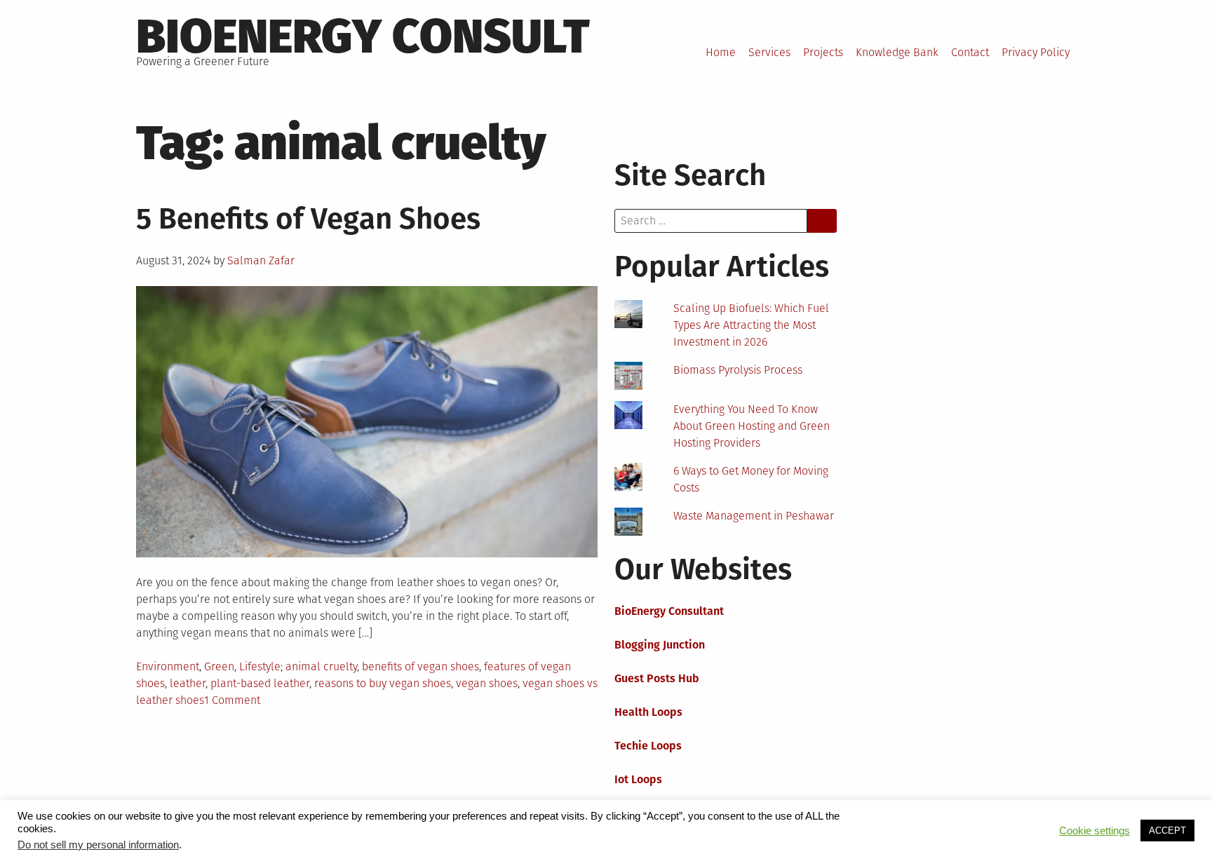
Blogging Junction (659, 644)
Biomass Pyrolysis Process (737, 370)
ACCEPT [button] (1167, 830)
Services (769, 52)
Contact (970, 52)
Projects (823, 52)
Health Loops (648, 712)
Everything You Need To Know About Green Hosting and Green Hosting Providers (751, 425)
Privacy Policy (1036, 52)
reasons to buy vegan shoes (382, 683)
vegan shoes (487, 683)
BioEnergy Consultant (669, 611)
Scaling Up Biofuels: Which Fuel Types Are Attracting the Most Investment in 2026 (751, 324)
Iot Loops (638, 779)
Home (721, 52)
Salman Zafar (261, 260)
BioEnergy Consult (363, 36)
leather (188, 683)
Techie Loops (648, 745)
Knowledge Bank (897, 52)
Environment (167, 666)
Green (219, 666)
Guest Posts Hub (656, 678)
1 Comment (232, 700)
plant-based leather (259, 683)
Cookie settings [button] (1094, 830)
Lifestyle (260, 666)
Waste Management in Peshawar (753, 515)
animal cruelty (321, 666)
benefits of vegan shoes (420, 666)
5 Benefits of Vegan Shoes (308, 218)
